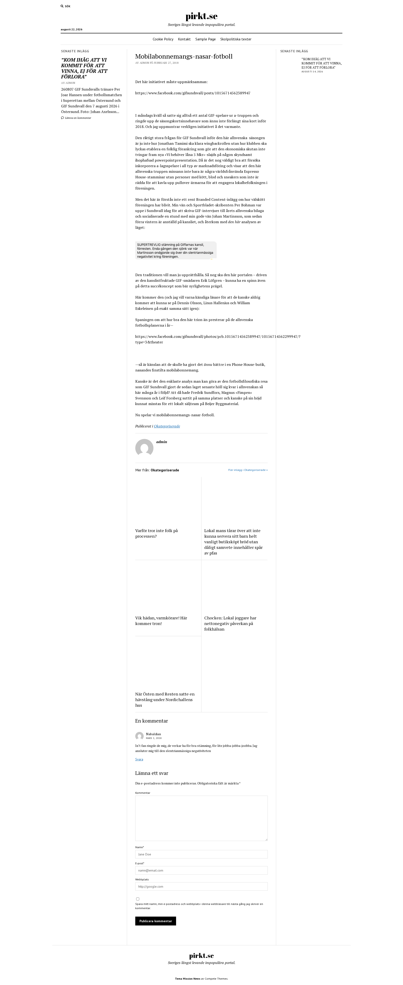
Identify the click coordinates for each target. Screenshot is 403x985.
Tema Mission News (187, 978)
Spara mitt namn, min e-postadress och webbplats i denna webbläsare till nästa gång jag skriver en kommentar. (199, 906)
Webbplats (142, 879)
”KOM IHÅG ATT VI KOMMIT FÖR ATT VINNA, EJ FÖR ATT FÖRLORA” (84, 68)
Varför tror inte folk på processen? (156, 533)
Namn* (139, 847)
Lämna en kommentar (77, 118)
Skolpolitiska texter (235, 39)
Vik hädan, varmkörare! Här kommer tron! (161, 620)
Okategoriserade (167, 426)
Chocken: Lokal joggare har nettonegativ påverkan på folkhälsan (230, 623)
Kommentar (142, 792)
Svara (139, 759)
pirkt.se (202, 16)
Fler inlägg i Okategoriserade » (248, 470)
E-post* (139, 863)
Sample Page (205, 39)
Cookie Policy (163, 39)
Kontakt (184, 39)
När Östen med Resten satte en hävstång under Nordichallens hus (165, 699)
